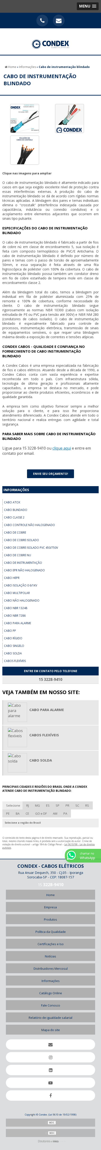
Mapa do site (50, 1030)
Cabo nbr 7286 (15, 616)
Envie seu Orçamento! (50, 474)
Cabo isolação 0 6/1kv (20, 585)
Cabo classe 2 (14, 517)
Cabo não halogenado (21, 600)
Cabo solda (13, 653)
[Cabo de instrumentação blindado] (24, 118)
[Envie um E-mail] (59, 20)
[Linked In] (50, 1070)
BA (17, 813)
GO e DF (41, 813)
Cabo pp (10, 631)
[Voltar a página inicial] (51, 41)
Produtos (50, 919)
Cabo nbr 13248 (15, 608)
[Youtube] (50, 1083)
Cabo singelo (14, 646)
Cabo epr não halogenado (24, 570)
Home (50, 895)
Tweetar (11, 464)
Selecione (13, 805)
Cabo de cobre (15, 533)
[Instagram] (50, 1057)
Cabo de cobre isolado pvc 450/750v (31, 548)
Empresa (50, 907)
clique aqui (61, 448)
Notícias (50, 956)
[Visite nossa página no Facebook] (50, 1095)
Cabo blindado (15, 510)
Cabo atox (12, 502)
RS (87, 805)
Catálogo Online (50, 993)
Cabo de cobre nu (17, 555)
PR (67, 805)
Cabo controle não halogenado (29, 525)
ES (48, 805)
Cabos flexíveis (15, 661)
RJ (27, 805)
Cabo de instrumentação (23, 563)
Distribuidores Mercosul (51, 968)
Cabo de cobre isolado (21, 540)
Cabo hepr (11, 578)
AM (55, 813)
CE (27, 813)
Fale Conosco (50, 1005)
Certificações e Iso (51, 944)
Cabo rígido (13, 638)
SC (77, 805)
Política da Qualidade (50, 932)
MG (37, 805)
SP (57, 805)
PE (8, 813)
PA (65, 813)
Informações (16, 489)
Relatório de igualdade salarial (50, 1017)
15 (50, 884)
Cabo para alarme (17, 623)
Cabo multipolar (17, 593)
